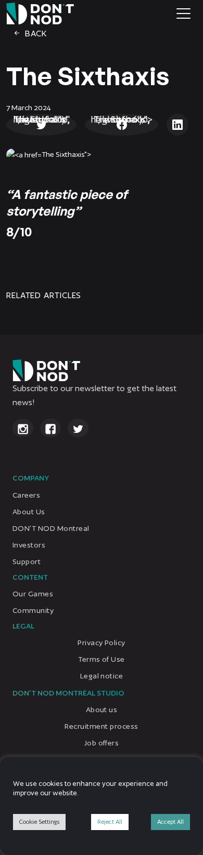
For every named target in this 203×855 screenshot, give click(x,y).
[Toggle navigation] (183, 13)
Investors (28, 545)
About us (102, 710)
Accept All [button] (170, 821)
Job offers (101, 743)
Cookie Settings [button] (39, 821)
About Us (28, 511)
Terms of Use (101, 659)
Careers (26, 495)
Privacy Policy (101, 642)
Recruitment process (101, 727)
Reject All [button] (109, 821)
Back (34, 33)
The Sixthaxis (88, 75)
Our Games (32, 594)
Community (33, 610)
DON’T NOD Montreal (51, 528)
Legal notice (101, 676)
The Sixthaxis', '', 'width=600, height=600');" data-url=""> (41, 119)
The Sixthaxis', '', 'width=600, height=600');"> (122, 119)
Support (26, 561)
